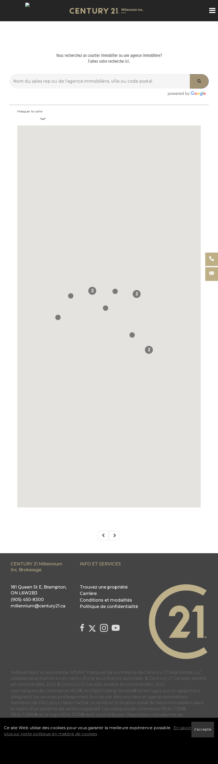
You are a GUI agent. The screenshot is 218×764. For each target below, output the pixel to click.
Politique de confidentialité (109, 606)
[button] (105, 308)
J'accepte (202, 729)
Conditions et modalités (106, 600)
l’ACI (43, 702)
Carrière (88, 593)
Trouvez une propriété (104, 587)
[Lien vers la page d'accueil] (109, 11)
